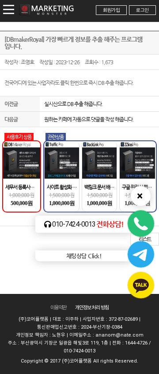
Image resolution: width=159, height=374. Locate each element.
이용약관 (58, 307)
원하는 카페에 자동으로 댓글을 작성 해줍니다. (89, 119)
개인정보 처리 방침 (92, 307)
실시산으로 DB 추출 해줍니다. (73, 104)
